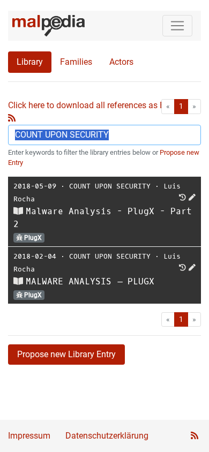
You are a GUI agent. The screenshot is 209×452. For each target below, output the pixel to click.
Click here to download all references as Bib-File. (99, 105)
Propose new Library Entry (66, 354)
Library (30, 62)
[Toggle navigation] (177, 25)
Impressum (29, 436)
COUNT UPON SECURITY (110, 186)
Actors (121, 62)
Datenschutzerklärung (106, 436)
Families (76, 62)
